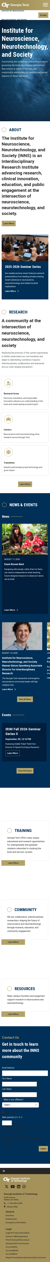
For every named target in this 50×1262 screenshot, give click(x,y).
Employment (11, 1219)
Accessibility (11, 1247)
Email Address (8, 1068)
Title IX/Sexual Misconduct (17, 1240)
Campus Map (12, 1207)
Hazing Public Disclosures (17, 1243)
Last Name (7, 1089)
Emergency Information (16, 1222)
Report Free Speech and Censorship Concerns (26, 1257)
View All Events (25, 771)
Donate (43, 15)
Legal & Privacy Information (18, 1233)
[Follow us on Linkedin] (18, 1187)
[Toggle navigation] (45, 5)
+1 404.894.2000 (14, 1203)
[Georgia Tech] (15, 5)
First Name (7, 1078)
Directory (10, 1215)
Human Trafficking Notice (17, 1236)
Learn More (8, 223)
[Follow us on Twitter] (6, 1187)
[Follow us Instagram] (24, 1187)
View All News (25, 699)
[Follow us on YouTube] (13, 1187)
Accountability (12, 1250)
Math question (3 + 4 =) (12, 1117)
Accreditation (12, 1254)
